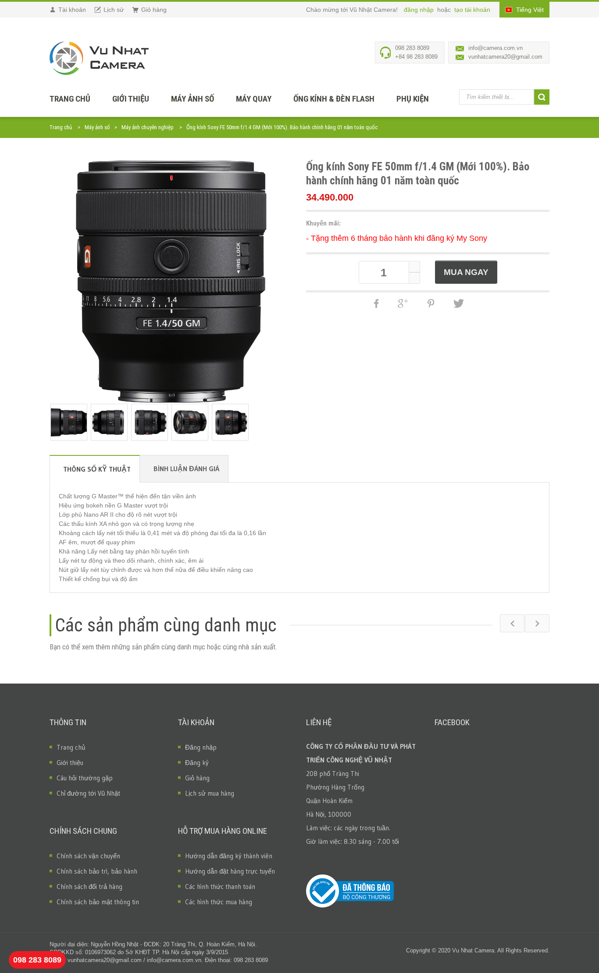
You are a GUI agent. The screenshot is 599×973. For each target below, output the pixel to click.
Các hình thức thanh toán (220, 886)
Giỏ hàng (197, 778)
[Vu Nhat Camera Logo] (99, 58)
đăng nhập (419, 9)
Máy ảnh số (192, 99)
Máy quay (253, 99)
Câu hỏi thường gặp (85, 778)
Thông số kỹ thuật (97, 469)
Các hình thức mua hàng (218, 902)
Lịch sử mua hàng (209, 793)
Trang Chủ (70, 99)
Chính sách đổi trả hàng (89, 886)
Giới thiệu (130, 99)
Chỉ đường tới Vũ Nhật (88, 793)
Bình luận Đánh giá (186, 468)
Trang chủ (61, 127)
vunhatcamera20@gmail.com (505, 56)
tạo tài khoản (472, 9)
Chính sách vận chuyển (88, 856)
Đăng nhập (201, 747)
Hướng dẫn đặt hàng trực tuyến (230, 871)
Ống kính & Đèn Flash (333, 99)
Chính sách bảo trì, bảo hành (97, 871)
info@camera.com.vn (495, 48)
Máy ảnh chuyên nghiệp (147, 127)
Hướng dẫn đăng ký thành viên (228, 856)
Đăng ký (197, 762)
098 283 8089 (37, 959)
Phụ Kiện (412, 99)
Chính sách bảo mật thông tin (98, 902)
